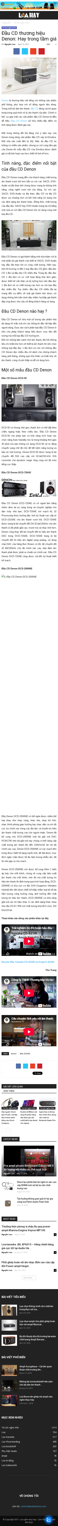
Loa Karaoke (8, 1436)
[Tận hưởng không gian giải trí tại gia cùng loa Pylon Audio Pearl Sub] (8, 1202)
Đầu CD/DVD (25, 1053)
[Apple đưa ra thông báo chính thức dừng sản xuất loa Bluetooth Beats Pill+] (47, 1103)
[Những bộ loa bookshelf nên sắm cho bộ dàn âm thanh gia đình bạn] (9, 1385)
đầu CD (34, 108)
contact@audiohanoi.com (33, 1506)
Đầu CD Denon (19, 120)
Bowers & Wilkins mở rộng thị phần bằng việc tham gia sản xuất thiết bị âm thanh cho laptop (29, 1117)
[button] (53, 15)
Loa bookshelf (9, 1446)
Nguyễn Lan (10, 44)
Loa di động (7, 1460)
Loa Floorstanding (11, 1441)
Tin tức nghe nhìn (9, 28)
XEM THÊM (8, 1091)
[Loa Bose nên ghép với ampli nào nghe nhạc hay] (9, 1400)
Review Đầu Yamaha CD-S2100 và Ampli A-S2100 (28, 962)
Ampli (4, 1455)
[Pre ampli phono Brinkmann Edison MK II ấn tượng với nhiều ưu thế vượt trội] (29, 1161)
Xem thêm (28, 1277)
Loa (3, 1432)
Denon (5, 100)
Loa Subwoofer (9, 1465)
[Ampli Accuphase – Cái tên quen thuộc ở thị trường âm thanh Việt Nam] (9, 1370)
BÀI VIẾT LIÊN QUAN (13, 1086)
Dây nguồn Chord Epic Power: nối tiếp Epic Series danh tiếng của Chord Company (9, 1117)
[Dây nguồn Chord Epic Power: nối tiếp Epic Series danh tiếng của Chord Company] (10, 1103)
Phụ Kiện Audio (9, 1451)
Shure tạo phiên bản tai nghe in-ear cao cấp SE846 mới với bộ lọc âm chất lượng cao (36, 1185)
